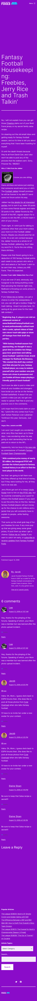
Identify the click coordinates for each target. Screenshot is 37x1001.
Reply (3, 637)
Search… (4, 954)
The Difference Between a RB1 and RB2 (16, 920)
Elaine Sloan (15, 786)
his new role (30, 447)
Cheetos (10, 123)
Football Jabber (11, 191)
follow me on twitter (15, 297)
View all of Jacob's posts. (20, 590)
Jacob (12, 681)
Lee (11, 607)
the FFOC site (26, 493)
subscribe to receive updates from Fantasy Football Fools (18, 541)
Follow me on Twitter (17, 534)
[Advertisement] (18, 31)
